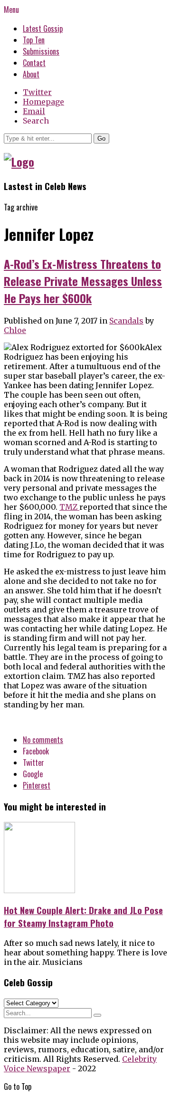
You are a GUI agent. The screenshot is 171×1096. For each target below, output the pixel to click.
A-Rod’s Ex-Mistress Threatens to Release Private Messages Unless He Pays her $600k (83, 280)
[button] (101, 138)
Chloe (15, 330)
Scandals (126, 320)
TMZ (69, 507)
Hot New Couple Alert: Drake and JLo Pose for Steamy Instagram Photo (83, 916)
